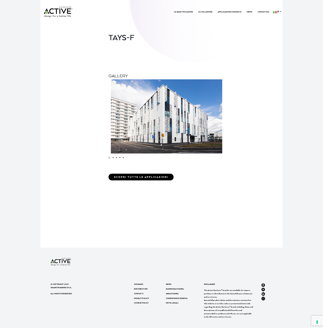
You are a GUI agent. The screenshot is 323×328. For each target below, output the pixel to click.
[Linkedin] (263, 293)
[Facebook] (263, 284)
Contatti (138, 293)
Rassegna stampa (175, 289)
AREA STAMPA (172, 293)
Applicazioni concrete (229, 12)
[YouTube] (263, 289)
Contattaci (263, 12)
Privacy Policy (141, 298)
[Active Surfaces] (58, 11)
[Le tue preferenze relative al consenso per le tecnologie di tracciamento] (317, 322)
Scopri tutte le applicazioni (141, 177)
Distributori (141, 289)
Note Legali (172, 303)
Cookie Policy (141, 303)
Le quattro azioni (183, 12)
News (249, 12)
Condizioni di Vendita (176, 298)
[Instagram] (263, 298)
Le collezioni (205, 12)
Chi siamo (138, 284)
